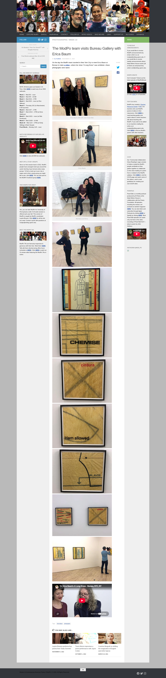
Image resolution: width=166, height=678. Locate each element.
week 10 (73, 40)
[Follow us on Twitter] (42, 40)
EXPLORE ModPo (32, 34)
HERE (29, 250)
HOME (22, 34)
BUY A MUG (130, 34)
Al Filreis (57, 59)
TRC (140, 106)
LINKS (109, 34)
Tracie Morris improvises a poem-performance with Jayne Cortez (85, 649)
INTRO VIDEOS (87, 34)
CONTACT (64, 34)
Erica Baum (59, 623)
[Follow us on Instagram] (45, 40)
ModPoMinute (53, 34)
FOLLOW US (75, 34)
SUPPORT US (118, 34)
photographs (59, 40)
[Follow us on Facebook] (39, 40)
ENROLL (44, 34)
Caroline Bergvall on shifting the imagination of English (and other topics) (108, 649)
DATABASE (140, 34)
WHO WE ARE (99, 34)
